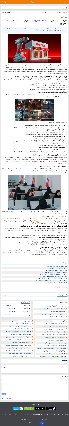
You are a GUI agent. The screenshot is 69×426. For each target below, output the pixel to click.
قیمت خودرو (25, 308)
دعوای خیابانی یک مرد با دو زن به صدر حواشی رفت (53, 334)
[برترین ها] (32, 2)
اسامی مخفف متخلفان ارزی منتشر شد (57, 340)
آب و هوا (11, 308)
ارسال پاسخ (4, 367)
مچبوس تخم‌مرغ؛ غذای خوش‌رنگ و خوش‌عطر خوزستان (18, 345)
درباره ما (46, 414)
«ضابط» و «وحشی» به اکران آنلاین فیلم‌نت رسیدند (20, 353)
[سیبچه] (51, 409)
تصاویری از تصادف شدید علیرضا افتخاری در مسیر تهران (18, 337)
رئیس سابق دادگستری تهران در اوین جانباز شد (21, 334)
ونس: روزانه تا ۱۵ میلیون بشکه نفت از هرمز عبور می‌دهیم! (53, 356)
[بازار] (29, 409)
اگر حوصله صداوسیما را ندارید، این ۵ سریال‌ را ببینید (19, 348)
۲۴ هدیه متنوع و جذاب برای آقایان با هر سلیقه (55, 306)
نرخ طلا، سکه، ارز (9, 305)
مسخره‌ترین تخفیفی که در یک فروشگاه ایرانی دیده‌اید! (53, 314)
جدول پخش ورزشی (8, 315)
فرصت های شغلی (33, 414)
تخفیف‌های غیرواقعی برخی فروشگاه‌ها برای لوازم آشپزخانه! (52, 309)
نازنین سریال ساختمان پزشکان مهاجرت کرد (21, 342)
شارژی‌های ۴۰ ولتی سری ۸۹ (38, 127)
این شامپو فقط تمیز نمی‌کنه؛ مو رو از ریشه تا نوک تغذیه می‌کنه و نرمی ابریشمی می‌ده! (48, 278)
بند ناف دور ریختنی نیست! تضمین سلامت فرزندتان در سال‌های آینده (51, 280)
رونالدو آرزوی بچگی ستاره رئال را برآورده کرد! (55, 337)
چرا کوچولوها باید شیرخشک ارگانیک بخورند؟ (57, 282)
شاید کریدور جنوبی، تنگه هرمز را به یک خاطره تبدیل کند (18, 351)
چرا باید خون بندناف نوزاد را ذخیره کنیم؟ (58, 268)
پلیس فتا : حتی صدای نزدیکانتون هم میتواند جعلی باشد (54, 272)
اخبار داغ (46, 321)
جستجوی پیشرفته (8, 414)
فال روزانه (11, 312)
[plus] (9, 12)
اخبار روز (58, 414)
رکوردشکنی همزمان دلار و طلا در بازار (23, 329)
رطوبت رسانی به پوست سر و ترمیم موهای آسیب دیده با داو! (53, 276)
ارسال (3, 394)
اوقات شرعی (25, 315)
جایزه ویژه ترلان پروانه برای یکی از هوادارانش (55, 353)
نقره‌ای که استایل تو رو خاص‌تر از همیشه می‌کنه (56, 270)
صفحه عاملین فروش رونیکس (40, 221)
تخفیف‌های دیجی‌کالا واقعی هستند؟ (57, 317)
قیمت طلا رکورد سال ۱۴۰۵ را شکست (23, 323)
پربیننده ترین (27, 321)
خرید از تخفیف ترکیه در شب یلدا (58, 311)
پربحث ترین (10, 321)
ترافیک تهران (25, 312)
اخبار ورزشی (52, 414)
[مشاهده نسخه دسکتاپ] (2, 2)
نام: (66, 380)
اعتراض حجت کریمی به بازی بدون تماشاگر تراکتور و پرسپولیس (51, 348)
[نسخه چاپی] (3, 12)
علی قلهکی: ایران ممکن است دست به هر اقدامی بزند (54, 351)
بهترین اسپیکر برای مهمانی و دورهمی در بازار (57, 266)
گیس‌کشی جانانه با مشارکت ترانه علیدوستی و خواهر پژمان (18, 340)
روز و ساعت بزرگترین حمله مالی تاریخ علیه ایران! (55, 343)
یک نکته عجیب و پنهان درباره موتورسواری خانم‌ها (20, 356)
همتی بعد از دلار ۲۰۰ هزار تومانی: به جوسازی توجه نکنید (18, 331)
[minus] (5, 12)
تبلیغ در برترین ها (24, 414)
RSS (2, 414)
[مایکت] (18, 409)
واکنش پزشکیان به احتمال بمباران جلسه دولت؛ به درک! (53, 329)
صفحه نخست (65, 414)
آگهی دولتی (16, 414)
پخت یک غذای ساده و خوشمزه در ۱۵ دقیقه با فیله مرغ (53, 326)
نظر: (66, 384)
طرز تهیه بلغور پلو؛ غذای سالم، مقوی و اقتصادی (20, 326)
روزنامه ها (26, 305)
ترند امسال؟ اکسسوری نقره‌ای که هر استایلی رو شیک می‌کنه (53, 274)
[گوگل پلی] (40, 409)
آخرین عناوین (62, 321)
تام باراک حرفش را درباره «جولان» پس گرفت (56, 323)
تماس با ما (40, 414)
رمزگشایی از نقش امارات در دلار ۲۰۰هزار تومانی (55, 332)
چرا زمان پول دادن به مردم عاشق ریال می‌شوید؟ (55, 345)
